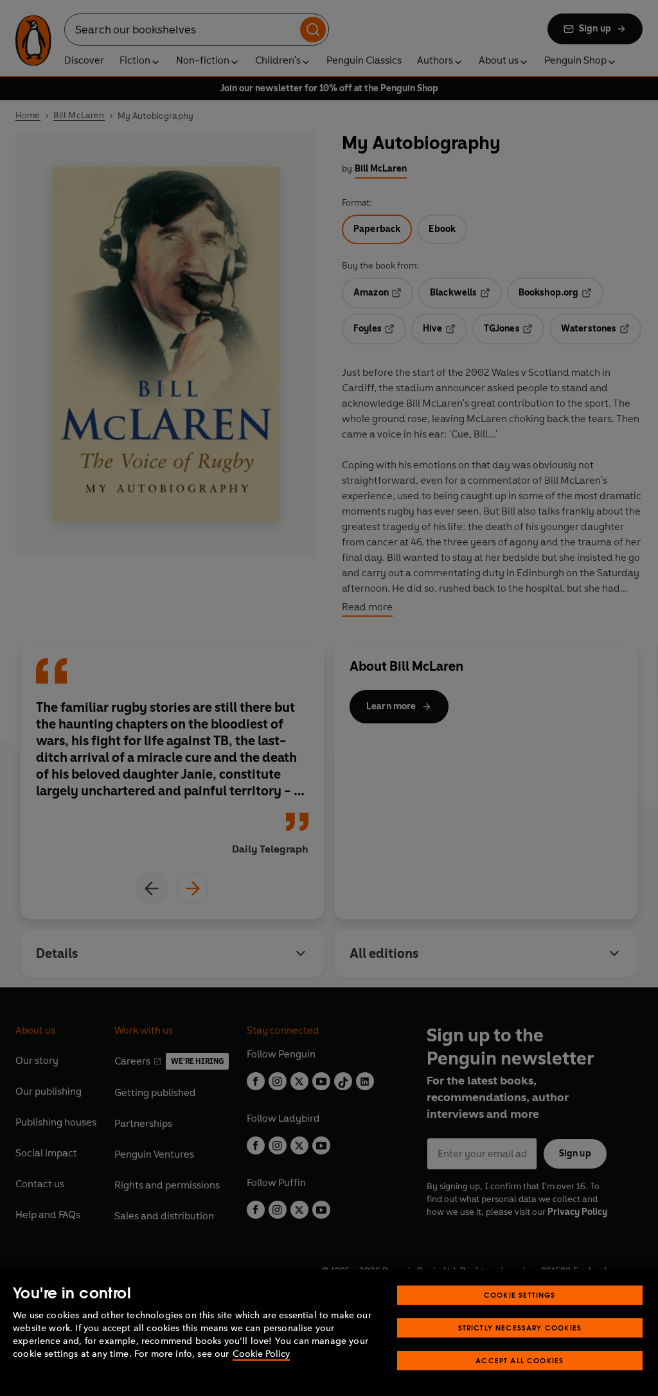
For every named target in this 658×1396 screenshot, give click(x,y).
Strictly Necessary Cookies (520, 1327)
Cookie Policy (261, 1353)
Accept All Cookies (520, 1360)
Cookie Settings (520, 1295)
